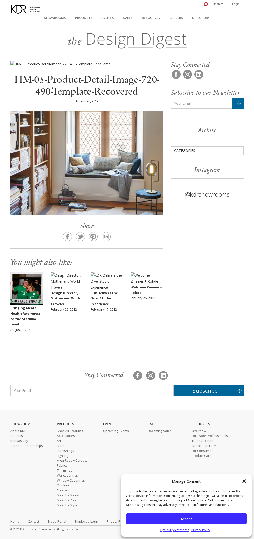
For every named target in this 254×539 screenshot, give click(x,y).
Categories (184, 150)
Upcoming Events (116, 431)
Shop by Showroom (71, 495)
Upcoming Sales (160, 431)
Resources (151, 17)
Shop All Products (70, 431)
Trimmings (64, 470)
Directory (201, 17)
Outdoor (63, 485)
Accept (186, 518)
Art (59, 440)
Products (84, 17)
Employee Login (86, 521)
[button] (244, 481)
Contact (218, 4)
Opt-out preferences (174, 530)
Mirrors (62, 445)
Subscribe (205, 390)
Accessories (66, 435)
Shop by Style (67, 505)
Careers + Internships (26, 445)
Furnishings (65, 450)
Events (108, 17)
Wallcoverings (67, 475)
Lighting (62, 455)
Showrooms (55, 17)
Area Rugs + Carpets (72, 460)
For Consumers (203, 450)
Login (235, 4)
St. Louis (16, 435)
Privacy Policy (200, 530)
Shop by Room (68, 500)
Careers (176, 17)
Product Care (201, 455)
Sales (128, 17)
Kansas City (19, 440)
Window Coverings (71, 480)
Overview (199, 431)
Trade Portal (57, 521)
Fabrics (62, 465)
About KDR (18, 431)
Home (14, 521)
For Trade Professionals (210, 435)
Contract (63, 490)
